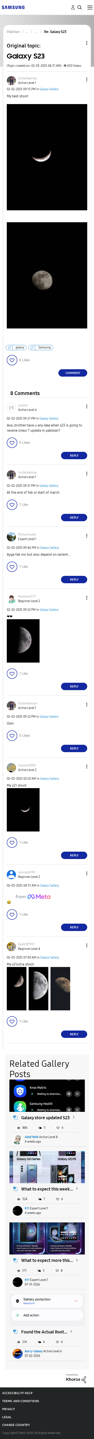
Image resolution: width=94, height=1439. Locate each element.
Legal (7, 1417)
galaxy (20, 347)
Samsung (44, 347)
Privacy (8, 1409)
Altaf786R (31, 1137)
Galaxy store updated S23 (45, 1117)
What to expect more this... (47, 1260)
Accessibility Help (17, 1393)
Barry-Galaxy (34, 1351)
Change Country (16, 1425)
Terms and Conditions (20, 1401)
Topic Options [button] (79, 43)
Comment (73, 373)
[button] (79, 79)
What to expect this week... (47, 1189)
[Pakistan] (13, 7)
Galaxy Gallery (49, 89)
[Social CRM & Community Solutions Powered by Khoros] (76, 1378)
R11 (27, 1208)
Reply (74, 455)
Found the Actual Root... (44, 1331)
